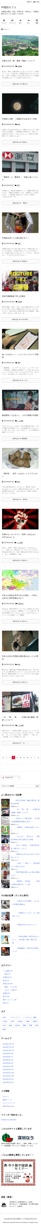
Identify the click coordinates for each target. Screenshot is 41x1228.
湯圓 (24, 1025)
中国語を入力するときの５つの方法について (25, 855)
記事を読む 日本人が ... (20, 621)
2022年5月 (8, 1060)
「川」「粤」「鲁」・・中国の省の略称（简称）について (25, 810)
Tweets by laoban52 (8, 1120)
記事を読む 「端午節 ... (20, 499)
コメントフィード (9, 1103)
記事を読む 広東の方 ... (20, 84)
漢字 (18, 185)
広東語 (20, 66)
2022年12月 (8, 1044)
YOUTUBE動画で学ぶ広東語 (13, 296)
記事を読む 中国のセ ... (20, 560)
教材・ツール (11, 987)
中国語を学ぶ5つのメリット (27, 925)
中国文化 (7, 977)
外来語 (20, 1021)
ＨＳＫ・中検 (11, 990)
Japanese (9, 777)
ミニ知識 (20, 421)
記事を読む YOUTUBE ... (20, 319)
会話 (19, 243)
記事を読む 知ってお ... (20, 380)
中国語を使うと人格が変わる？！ (15, 238)
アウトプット (15, 1017)
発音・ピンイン (10, 1000)
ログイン (6, 1096)
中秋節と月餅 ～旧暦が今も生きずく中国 (19, 119)
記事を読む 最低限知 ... (20, 438)
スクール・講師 (30, 1017)
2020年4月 (8, 1082)
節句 (18, 124)
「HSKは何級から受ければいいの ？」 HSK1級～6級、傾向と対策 (25, 939)
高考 (36, 1025)
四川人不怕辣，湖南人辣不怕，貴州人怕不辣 (25, 802)
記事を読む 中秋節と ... (20, 142)
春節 (10, 1025)
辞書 (30, 1025)
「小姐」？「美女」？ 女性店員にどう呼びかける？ (25, 864)
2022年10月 (8, 1050)
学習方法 (20, 603)
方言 (4, 1025)
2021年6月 (8, 1063)
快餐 (27, 1021)
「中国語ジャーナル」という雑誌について (25, 914)
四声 (12, 1021)
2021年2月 (8, 1076)
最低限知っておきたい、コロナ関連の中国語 (20, 415)
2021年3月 (8, 1073)
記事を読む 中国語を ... (20, 261)
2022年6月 (8, 1057)
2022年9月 (8, 1053)
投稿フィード (7, 1100)
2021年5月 (8, 1066)
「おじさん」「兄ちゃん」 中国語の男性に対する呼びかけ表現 (25, 837)
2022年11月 (8, 1047)
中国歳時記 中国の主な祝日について (25, 949)
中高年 (5, 1021)
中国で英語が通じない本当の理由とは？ (25, 873)
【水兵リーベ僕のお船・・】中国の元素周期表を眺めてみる (25, 819)
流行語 (17, 1025)
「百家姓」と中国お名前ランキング (25, 828)
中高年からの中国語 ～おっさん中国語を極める (25, 902)
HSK (4, 1017)
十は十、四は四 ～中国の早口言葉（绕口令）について (25, 846)
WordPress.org (8, 1106)
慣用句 (35, 1021)
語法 (6, 1003)
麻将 (4, 1029)
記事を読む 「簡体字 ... (20, 203)
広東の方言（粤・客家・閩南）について (18, 61)
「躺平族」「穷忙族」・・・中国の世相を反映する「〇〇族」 (25, 882)
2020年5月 (8, 1079)
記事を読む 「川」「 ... (20, 743)
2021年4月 (8, 1069)
